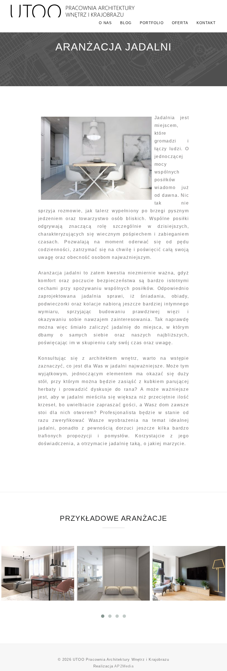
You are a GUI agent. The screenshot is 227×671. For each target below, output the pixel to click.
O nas (105, 23)
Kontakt (206, 23)
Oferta (180, 23)
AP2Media (124, 666)
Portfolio (152, 23)
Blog (125, 23)
